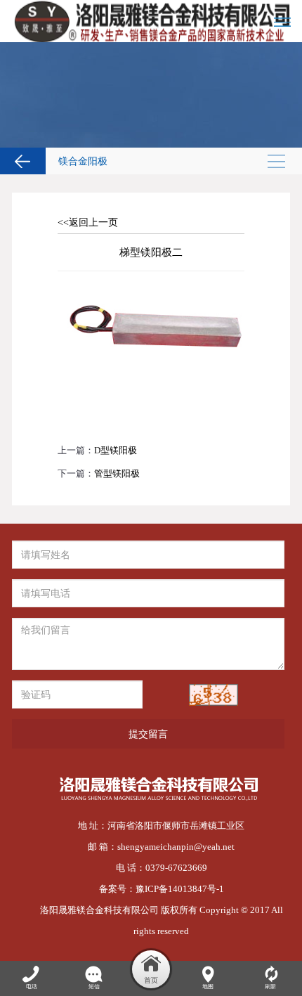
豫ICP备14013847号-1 (180, 889)
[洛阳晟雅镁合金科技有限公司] (151, 21)
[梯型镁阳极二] (151, 288)
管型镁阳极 (117, 473)
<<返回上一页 (88, 222)
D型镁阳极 (115, 450)
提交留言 (148, 733)
